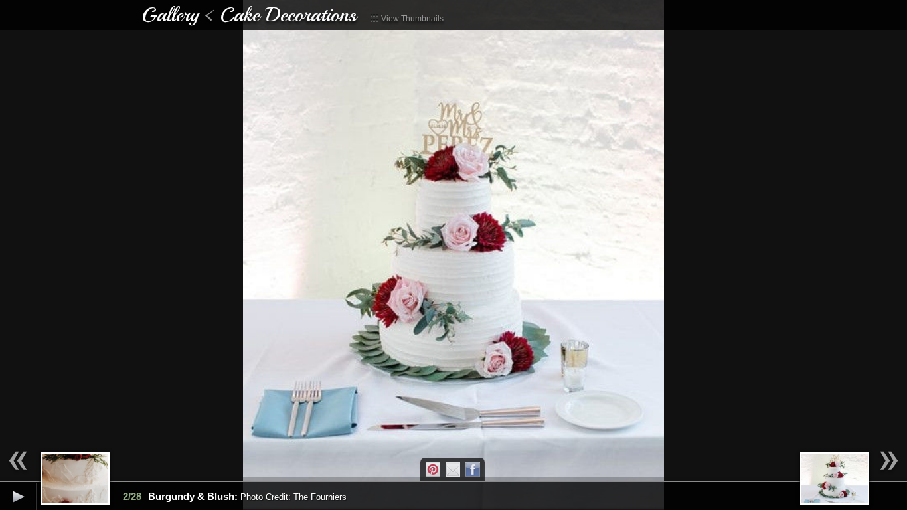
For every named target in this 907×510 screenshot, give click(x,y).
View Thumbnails (411, 18)
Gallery (170, 14)
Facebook (472, 469)
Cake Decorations (288, 14)
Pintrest (433, 469)
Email (453, 469)
